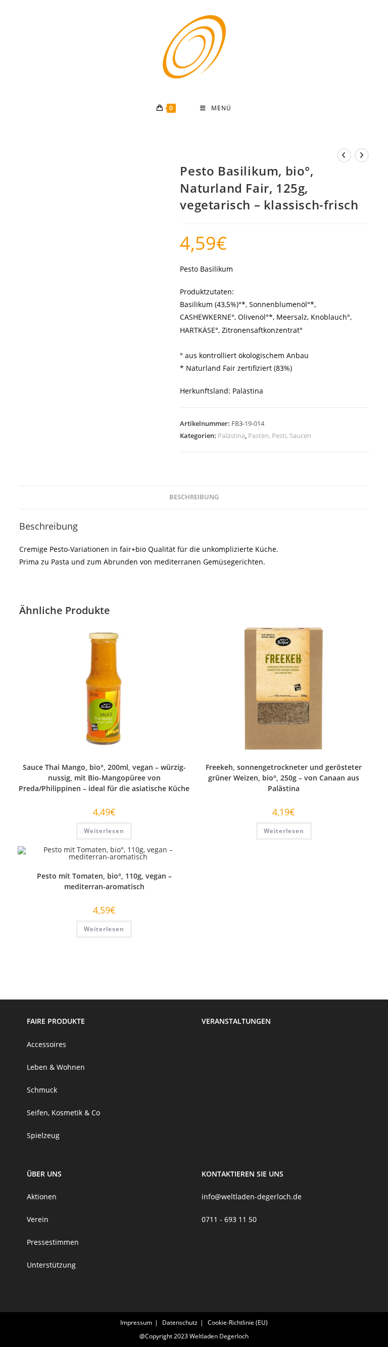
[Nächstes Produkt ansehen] (362, 155)
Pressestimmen (53, 1242)
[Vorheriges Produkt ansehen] (344, 155)
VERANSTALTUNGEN (236, 1021)
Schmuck (42, 1090)
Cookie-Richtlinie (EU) (238, 1322)
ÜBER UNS (44, 1174)
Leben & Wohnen (56, 1067)
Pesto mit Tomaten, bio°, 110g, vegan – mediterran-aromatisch (104, 881)
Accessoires (46, 1044)
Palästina (231, 435)
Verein (37, 1219)
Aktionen (42, 1196)
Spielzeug (43, 1135)
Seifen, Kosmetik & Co (63, 1112)
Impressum (136, 1322)
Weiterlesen (104, 831)
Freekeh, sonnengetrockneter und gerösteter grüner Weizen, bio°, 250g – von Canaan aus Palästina (284, 777)
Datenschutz (180, 1322)
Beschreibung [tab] (194, 497)
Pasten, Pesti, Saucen (279, 435)
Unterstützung (51, 1265)
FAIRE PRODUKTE (56, 1021)
